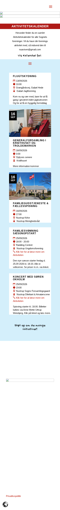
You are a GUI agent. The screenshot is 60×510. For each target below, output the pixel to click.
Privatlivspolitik (13, 496)
